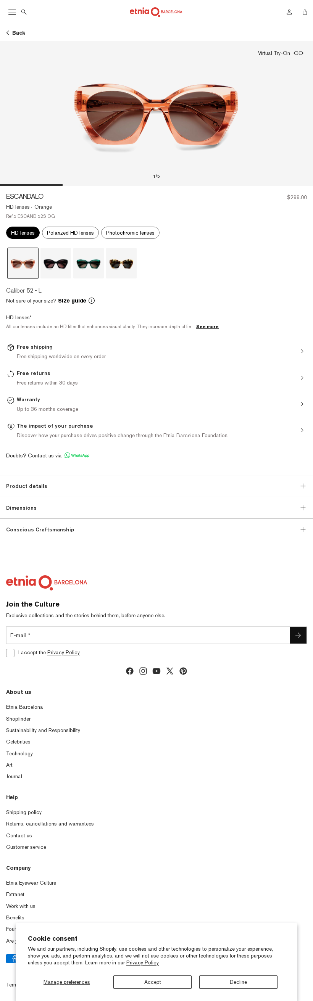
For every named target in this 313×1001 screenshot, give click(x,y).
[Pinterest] (183, 671)
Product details (26, 486)
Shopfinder (18, 719)
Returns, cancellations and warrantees (50, 824)
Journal (14, 776)
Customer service (26, 847)
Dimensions (21, 508)
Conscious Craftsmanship (40, 529)
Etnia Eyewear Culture (31, 883)
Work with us (20, 906)
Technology (19, 753)
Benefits (15, 917)
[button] (156, 300)
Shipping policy (24, 812)
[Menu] (12, 12)
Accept (152, 982)
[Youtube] (156, 671)
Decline (238, 982)
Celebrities (18, 742)
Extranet (15, 894)
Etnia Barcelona (24, 707)
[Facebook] (129, 671)
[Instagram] (143, 671)
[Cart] (305, 12)
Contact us (19, 835)
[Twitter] (169, 671)
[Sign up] (298, 635)
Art (9, 765)
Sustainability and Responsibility (43, 730)
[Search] (24, 12)
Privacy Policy (142, 962)
